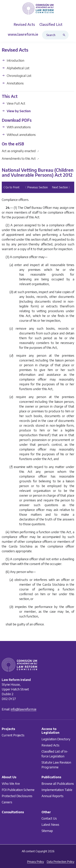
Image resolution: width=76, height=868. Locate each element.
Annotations (15, 83)
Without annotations (21, 135)
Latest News (50, 825)
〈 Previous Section (36, 187)
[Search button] (65, 35)
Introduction (15, 60)
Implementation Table (57, 790)
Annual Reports (52, 796)
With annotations (18, 127)
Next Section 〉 (61, 187)
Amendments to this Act (20, 158)
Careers (7, 802)
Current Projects (13, 735)
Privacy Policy (35, 861)
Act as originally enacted (20, 151)
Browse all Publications (58, 783)
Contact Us (49, 818)
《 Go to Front (10, 187)
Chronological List (18, 75)
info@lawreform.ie (23, 709)
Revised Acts (50, 745)
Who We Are (11, 783)
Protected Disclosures (17, 796)
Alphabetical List (18, 68)
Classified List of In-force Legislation (55, 753)
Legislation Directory (56, 739)
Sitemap (47, 831)
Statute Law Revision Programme (56, 764)
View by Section (18, 111)
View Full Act (15, 103)
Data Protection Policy (60, 861)
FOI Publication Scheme (18, 790)
